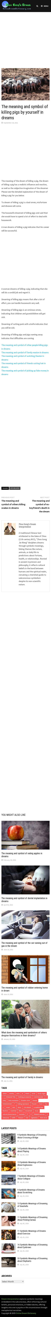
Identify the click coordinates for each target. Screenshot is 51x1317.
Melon (21, 1111)
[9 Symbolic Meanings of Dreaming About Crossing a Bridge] (8, 1135)
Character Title (10, 1097)
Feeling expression (23, 1104)
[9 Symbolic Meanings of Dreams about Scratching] (8, 1190)
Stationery (6, 1118)
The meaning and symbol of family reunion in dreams (25, 352)
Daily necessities (13, 1100)
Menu (46, 6)
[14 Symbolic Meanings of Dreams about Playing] (8, 1148)
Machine (5, 1111)
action (5, 1094)
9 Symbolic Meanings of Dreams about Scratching (31, 1191)
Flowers (34, 1104)
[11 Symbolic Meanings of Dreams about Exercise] (8, 1231)
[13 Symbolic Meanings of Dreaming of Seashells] (8, 1203)
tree (27, 1118)
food (40, 1104)
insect (8, 1107)
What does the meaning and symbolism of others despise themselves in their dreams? (24, 1034)
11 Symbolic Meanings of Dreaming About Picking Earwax (32, 1218)
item (13, 1107)
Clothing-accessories (24, 1097)
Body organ (42, 1094)
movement (28, 1111)
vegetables (34, 1118)
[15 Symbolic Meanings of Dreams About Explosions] (8, 1162)
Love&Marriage (38, 1107)
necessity (22, 1114)
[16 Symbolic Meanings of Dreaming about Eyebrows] (8, 1245)
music (37, 1111)
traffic (14, 1118)
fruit (46, 1104)
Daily (4, 1100)
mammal (13, 1111)
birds (33, 1094)
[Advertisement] (25, 37)
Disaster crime (25, 1100)
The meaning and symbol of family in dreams (22, 1077)
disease (34, 1100)
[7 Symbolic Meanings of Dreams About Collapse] (8, 1176)
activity (11, 1094)
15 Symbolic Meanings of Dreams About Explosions (31, 1163)
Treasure (20, 1118)
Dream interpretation (10, 1299)
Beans (27, 1094)
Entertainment (7, 1104)
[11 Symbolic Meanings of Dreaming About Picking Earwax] (8, 1217)
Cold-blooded (38, 1097)
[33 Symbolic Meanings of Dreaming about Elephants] (8, 1258)
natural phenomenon (9, 1114)
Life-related (14, 488)
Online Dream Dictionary (26, 1313)
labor (19, 1107)
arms (18, 1094)
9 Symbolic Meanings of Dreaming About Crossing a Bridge (31, 1136)
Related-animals (39, 1114)
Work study (43, 1118)
